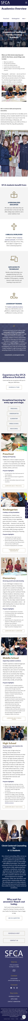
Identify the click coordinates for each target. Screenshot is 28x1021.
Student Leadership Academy (15, 307)
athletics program (9, 803)
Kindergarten (16, 19)
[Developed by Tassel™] (22, 1019)
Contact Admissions (14, 1001)
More (23, 18)
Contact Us (14, 941)
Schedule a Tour (14, 996)
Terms (16, 1019)
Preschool (6, 19)
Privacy (13, 1019)
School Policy (7, 1019)
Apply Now (14, 999)
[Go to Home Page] (5, 3)
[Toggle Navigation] (26, 3)
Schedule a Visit (14, 933)
